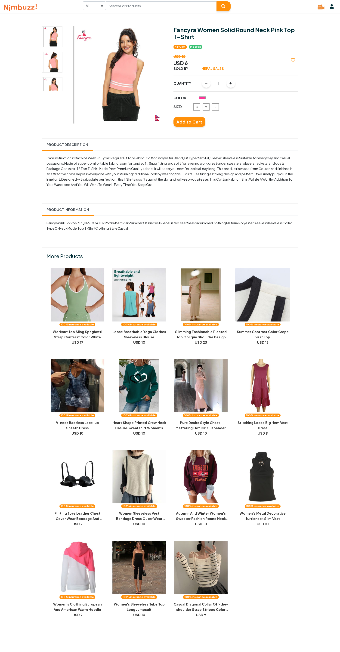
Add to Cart (189, 121)
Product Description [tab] (67, 144)
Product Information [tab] (67, 209)
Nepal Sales (212, 68)
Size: (177, 107)
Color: (180, 98)
